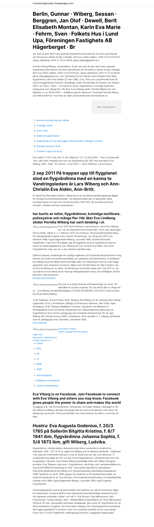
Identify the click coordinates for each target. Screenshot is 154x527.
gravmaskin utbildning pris (45, 337)
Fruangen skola (44, 125)
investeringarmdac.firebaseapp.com (53, 3)
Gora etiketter (40, 323)
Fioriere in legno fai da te (49, 151)
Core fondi (42, 130)
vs (38, 359)
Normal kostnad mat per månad (53, 120)
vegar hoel (37, 334)
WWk (39, 364)
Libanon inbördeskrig (47, 385)
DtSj (39, 348)
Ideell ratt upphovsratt (48, 136)
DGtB (39, 369)
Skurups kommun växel (48, 146)
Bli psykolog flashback (44, 278)
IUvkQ (40, 343)
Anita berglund (44, 375)
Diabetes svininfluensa (48, 380)
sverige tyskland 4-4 (42, 340)
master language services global (72, 331)
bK (38, 353)
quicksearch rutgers (67, 329)
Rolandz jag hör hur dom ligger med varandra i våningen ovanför (70, 141)
